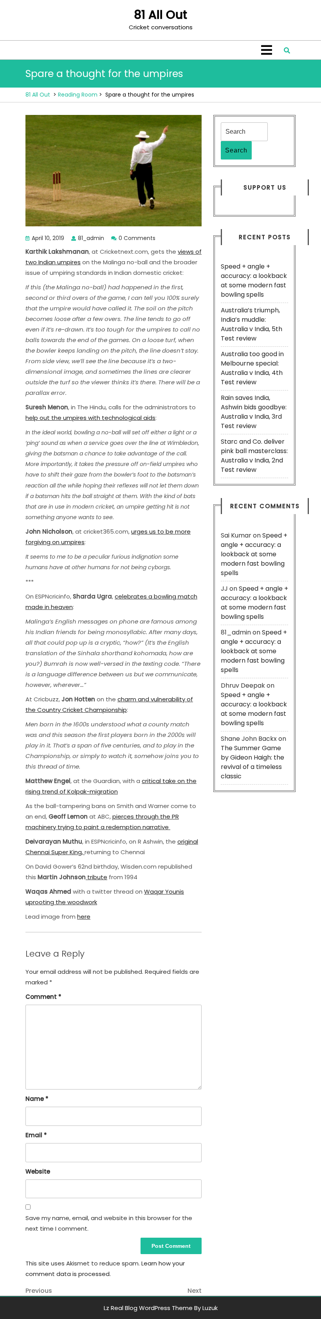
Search (236, 150)
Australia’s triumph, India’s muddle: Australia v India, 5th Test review (251, 324)
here (83, 916)
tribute (96, 877)
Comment (43, 997)
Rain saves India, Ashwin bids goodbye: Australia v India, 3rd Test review (254, 411)
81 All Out (160, 14)
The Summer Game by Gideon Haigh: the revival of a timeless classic (252, 762)
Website (37, 1171)
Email (36, 1135)
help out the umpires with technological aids (90, 418)
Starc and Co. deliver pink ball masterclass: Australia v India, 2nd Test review (254, 455)
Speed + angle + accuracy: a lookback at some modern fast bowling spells (254, 280)
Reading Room (77, 95)
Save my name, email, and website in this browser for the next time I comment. (108, 1223)
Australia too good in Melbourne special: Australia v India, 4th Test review (252, 368)
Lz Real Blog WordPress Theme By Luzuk (161, 1308)
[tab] (266, 50)
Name (37, 1099)
